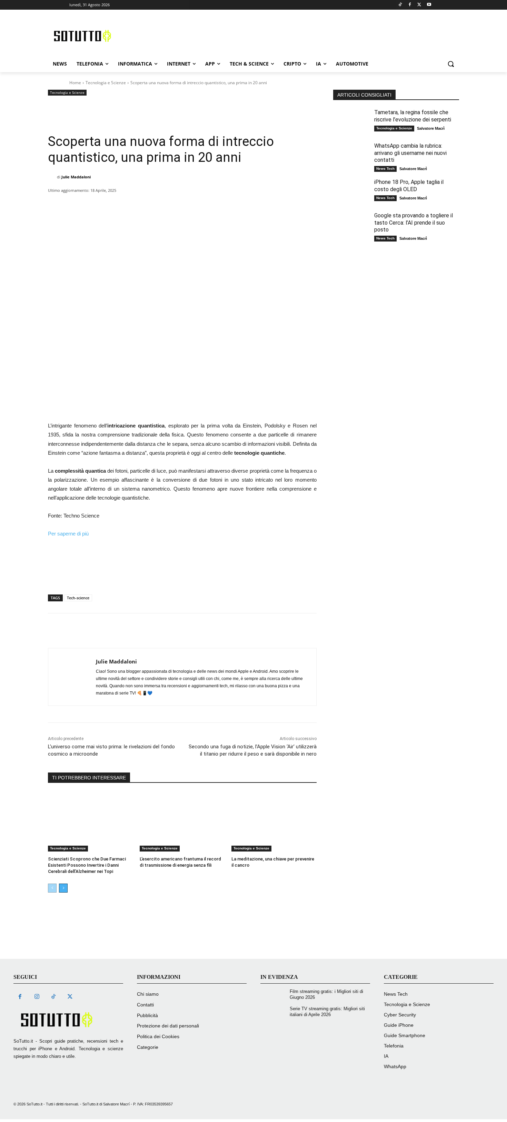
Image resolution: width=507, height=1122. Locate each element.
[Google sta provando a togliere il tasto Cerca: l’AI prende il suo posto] (352, 225)
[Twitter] (419, 5)
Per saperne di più (68, 534)
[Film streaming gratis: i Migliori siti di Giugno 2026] (274, 996)
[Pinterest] (133, 204)
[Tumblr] (213, 204)
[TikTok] (53, 997)
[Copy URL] (244, 204)
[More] (261, 204)
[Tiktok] (400, 5)
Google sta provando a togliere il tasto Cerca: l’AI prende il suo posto (413, 222)
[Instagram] (36, 997)
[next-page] (63, 888)
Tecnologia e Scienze (106, 83)
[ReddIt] (181, 204)
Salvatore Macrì (431, 128)
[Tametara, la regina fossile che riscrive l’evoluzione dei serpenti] (352, 122)
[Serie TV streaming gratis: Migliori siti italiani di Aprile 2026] (274, 1013)
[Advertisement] (297, 34)
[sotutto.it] (68, 1019)
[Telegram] (229, 204)
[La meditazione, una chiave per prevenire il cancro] (273, 821)
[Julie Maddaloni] (52, 177)
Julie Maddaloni (76, 176)
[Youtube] (429, 5)
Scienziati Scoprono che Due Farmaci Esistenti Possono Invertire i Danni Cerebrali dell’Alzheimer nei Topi (87, 865)
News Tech (385, 168)
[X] (118, 204)
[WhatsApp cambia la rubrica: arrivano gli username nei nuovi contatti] (352, 155)
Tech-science (78, 597)
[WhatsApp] (149, 204)
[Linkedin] (165, 204)
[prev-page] (52, 888)
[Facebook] (410, 5)
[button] (451, 64)
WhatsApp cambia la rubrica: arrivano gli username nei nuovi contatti (410, 153)
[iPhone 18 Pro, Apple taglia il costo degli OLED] (352, 192)
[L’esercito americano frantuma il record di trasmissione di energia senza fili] (182, 821)
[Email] (197, 204)
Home (75, 83)
